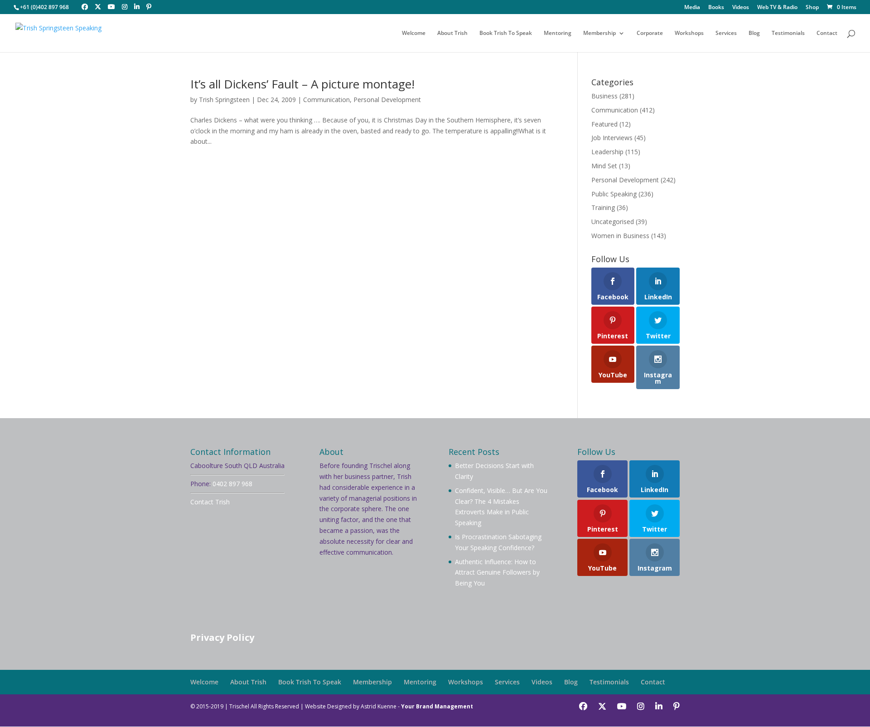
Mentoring (557, 33)
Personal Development (387, 99)
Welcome (413, 33)
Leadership (607, 151)
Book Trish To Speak (505, 33)
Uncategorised (612, 221)
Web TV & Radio (777, 8)
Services (726, 33)
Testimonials (788, 33)
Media (692, 8)
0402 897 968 (232, 483)
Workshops (689, 33)
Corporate (650, 33)
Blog (754, 33)
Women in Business (620, 235)
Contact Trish (210, 502)
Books (716, 8)
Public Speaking (614, 194)
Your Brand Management (437, 706)
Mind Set (604, 165)
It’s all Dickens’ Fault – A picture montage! (302, 84)
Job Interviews (612, 137)
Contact (827, 33)
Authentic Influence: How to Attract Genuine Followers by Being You (497, 572)
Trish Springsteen (224, 99)
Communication (326, 99)
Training (603, 207)
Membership (599, 33)
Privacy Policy (222, 637)
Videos (740, 8)
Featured (604, 124)
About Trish (452, 33)
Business (604, 96)
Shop (812, 8)
